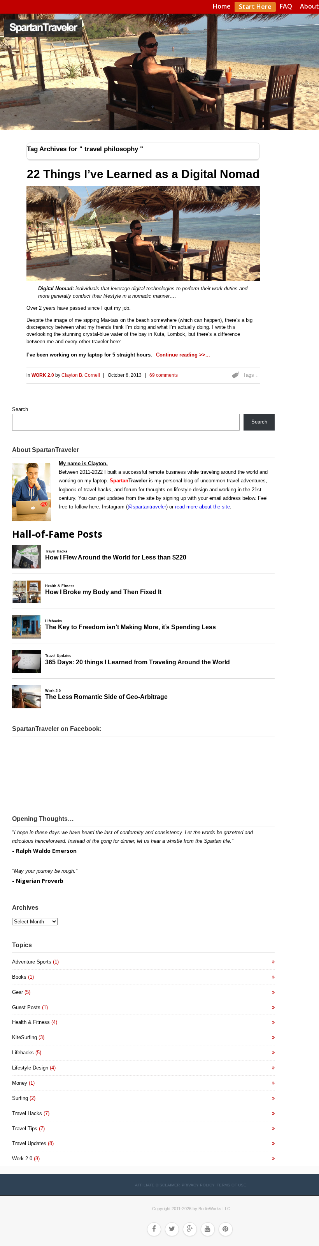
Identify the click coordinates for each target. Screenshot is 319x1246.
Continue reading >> (180, 355)
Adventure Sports (31, 962)
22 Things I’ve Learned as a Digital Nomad (143, 174)
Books (19, 977)
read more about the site (202, 507)
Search (20, 409)
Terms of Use (231, 1185)
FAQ (286, 6)
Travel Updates (29, 1143)
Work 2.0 (43, 375)
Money (19, 1083)
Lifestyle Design (30, 1068)
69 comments (163, 375)
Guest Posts (26, 1007)
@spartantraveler (147, 507)
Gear (17, 992)
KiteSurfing (24, 1037)
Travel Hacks (27, 1113)
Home (222, 6)
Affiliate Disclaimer (157, 1185)
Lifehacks (23, 1052)
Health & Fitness (31, 1022)
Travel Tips (24, 1128)
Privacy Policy (198, 1185)
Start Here (255, 6)
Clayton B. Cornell (80, 375)
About (309, 6)
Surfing (20, 1098)
